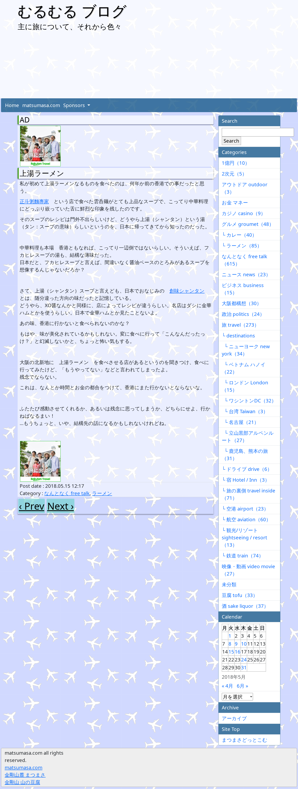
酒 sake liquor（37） (245, 606)
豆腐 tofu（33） (240, 595)
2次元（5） (234, 173)
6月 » (242, 685)
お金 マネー (235, 202)
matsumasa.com (41, 105)
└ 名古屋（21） (240, 422)
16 (237, 651)
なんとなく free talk (67, 493)
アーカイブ (234, 718)
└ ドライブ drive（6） (247, 469)
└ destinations (238, 335)
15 (231, 651)
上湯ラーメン (42, 173)
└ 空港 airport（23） (245, 508)
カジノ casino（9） (244, 213)
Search (231, 140)
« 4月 (227, 685)
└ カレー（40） (239, 234)
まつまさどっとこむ (244, 739)
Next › (60, 506)
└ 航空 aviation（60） (246, 519)
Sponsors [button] (74, 105)
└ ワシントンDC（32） (249, 400)
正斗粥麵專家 (34, 201)
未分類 (229, 584)
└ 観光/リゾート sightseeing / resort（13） (244, 537)
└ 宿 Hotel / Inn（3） (246, 479)
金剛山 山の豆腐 (22, 782)
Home (12, 105)
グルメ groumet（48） (248, 224)
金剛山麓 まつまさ (25, 774)
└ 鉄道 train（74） (243, 555)
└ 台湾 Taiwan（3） (245, 411)
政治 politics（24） (243, 314)
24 (244, 659)
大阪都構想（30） (242, 303)
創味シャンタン (187, 290)
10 (244, 643)
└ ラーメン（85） (242, 245)
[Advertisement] (149, 65)
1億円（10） (236, 162)
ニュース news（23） (246, 274)
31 (244, 667)
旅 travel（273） (240, 324)
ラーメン (102, 493)
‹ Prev (31, 506)
